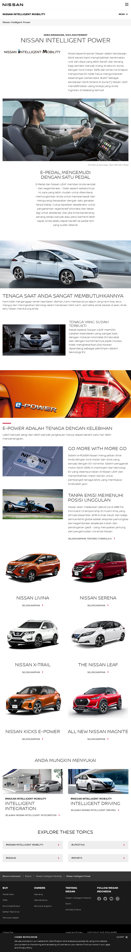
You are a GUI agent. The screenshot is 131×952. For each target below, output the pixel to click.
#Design (11, 858)
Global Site (8, 932)
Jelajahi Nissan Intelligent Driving (93, 810)
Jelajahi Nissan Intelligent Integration (30, 815)
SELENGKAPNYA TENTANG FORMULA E (90, 538)
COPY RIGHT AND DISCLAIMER (102, 932)
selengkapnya (31, 605)
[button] (126, 4)
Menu (122, 14)
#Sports (76, 858)
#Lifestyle (78, 844)
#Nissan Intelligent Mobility (24, 844)
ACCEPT (120, 937)
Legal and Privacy (74, 932)
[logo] (13, 4)
